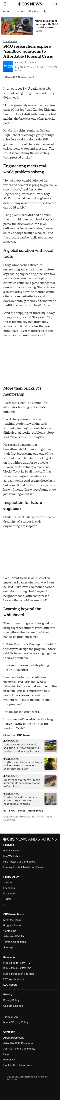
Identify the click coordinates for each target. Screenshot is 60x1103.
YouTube (8, 882)
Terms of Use (10, 1016)
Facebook (9, 888)
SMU (12, 810)
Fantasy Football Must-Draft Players (23, 867)
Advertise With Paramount (18, 1043)
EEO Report (10, 984)
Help (6, 1054)
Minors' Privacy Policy (15, 1022)
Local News (10, 41)
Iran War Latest (11, 856)
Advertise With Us (13, 936)
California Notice (13, 1005)
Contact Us (9, 931)
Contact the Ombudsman (17, 1065)
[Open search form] (55, 3)
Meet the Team (12, 920)
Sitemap (8, 947)
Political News (11, 850)
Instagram (9, 893)
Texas (6, 11)
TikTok (7, 899)
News (20, 11)
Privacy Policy (11, 1000)
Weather (33, 11)
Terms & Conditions (14, 942)
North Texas (35, 810)
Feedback (9, 1059)
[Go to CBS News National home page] (30, 4)
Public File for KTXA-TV (17, 968)
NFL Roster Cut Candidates (19, 861)
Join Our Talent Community (19, 1048)
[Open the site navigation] (10, 3)
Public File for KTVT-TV (16, 963)
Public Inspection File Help (18, 973)
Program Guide (12, 925)
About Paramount (13, 1037)
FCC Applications (13, 979)
